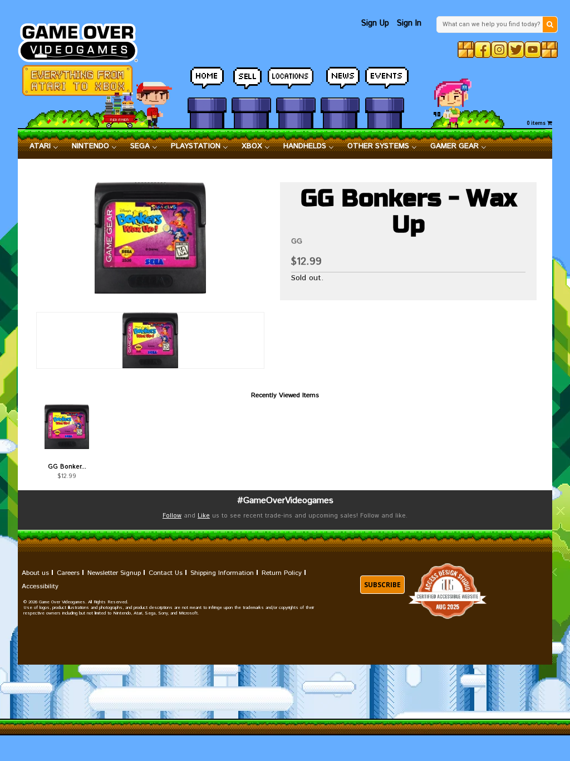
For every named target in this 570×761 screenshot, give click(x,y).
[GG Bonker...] (67, 426)
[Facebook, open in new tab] (482, 49)
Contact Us (166, 573)
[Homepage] (83, 39)
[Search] (550, 24)
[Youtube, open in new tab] (532, 49)
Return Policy (282, 573)
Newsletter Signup (114, 573)
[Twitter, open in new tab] (516, 49)
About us (35, 573)
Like (204, 515)
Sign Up (375, 23)
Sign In (409, 23)
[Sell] (251, 78)
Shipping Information (222, 573)
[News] (340, 78)
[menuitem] (44, 146)
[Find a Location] (295, 78)
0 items (537, 123)
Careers (68, 573)
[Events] (385, 78)
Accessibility (40, 586)
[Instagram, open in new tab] (499, 49)
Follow (172, 515)
